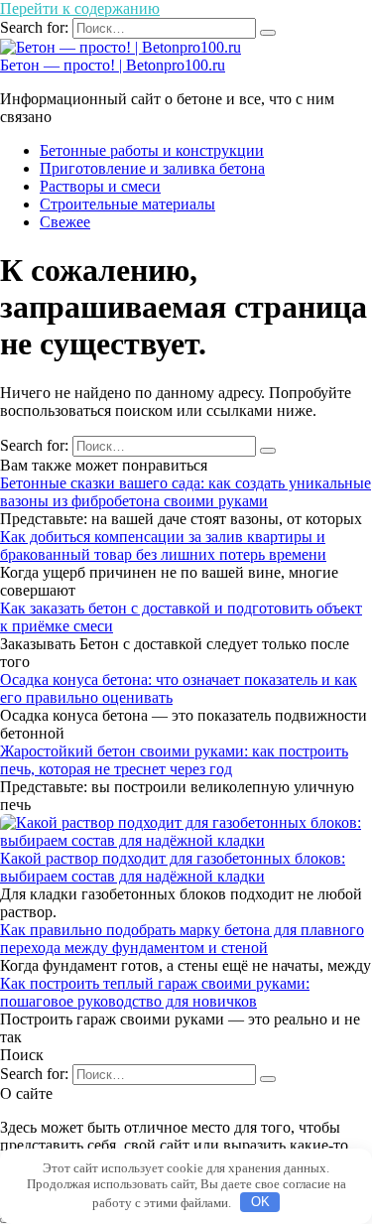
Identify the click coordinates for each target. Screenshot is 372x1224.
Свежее (65, 221)
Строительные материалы (127, 204)
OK (260, 1201)
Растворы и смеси (100, 186)
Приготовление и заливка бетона (152, 168)
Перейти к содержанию (80, 8)
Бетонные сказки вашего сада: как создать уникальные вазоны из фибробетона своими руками (185, 492)
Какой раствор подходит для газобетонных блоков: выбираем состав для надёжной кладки (172, 867)
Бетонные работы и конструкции (152, 150)
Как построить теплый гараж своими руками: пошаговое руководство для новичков (155, 992)
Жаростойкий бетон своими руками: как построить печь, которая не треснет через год (174, 760)
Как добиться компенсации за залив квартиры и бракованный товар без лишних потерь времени (163, 545)
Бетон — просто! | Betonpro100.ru (112, 65)
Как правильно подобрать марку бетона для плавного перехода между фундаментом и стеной (182, 938)
